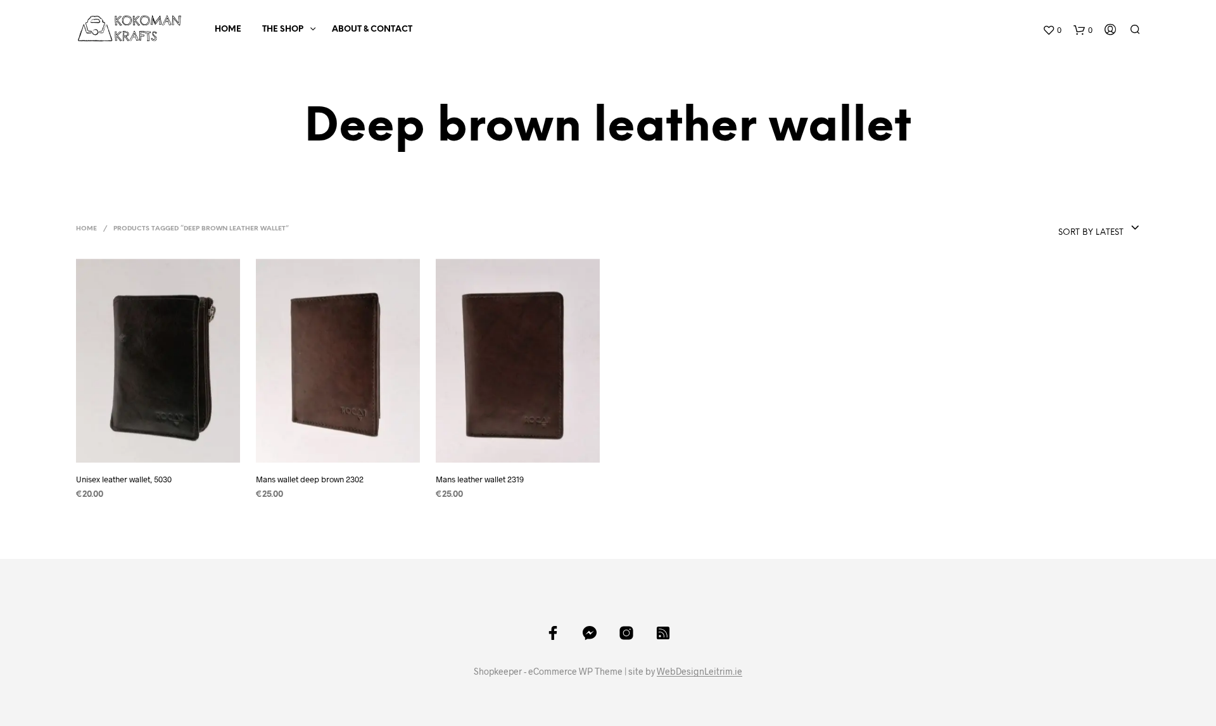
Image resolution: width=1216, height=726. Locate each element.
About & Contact (372, 29)
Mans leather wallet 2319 (480, 479)
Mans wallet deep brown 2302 (310, 479)
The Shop (282, 29)
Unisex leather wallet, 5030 (124, 479)
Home (228, 29)
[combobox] (1068, 228)
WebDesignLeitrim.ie (699, 672)
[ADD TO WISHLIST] (158, 453)
